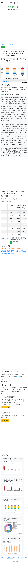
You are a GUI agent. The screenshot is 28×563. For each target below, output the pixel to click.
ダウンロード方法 (5, 81)
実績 (3, 199)
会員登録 (17, 2)
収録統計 (2, 557)
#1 (2, 47)
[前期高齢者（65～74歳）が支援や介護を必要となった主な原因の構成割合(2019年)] (12, 468)
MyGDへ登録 (5, 420)
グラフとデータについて (10, 557)
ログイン (11, 2)
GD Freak (13, 7)
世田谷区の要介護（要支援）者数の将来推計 (12, 250)
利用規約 (18, 558)
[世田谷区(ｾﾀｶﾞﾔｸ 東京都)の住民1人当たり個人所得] (12, 548)
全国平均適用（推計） (7, 201)
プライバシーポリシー (20, 557)
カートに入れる (6, 407)
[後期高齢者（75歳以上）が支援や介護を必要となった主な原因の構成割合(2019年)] (12, 488)
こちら (18, 376)
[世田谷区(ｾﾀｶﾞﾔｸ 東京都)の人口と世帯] (12, 507)
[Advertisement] (14, 26)
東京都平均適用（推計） (12, 199)
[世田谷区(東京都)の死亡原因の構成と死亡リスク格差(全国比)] (12, 527)
